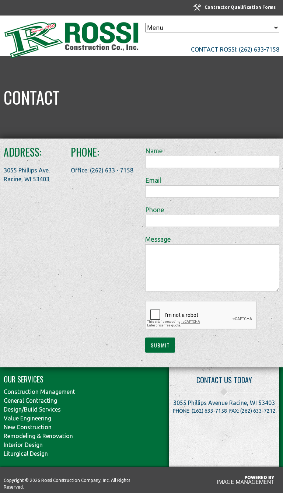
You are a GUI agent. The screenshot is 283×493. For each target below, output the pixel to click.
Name (154, 150)
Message (158, 239)
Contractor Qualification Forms (240, 7)
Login (12, 8)
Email (153, 180)
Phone (154, 209)
